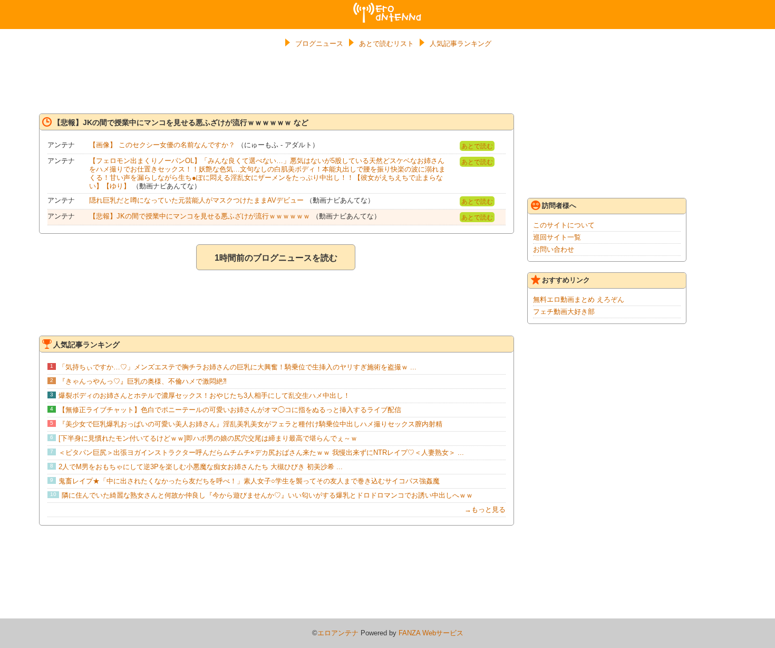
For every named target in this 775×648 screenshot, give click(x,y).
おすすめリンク (566, 280)
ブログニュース (319, 43)
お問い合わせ (553, 249)
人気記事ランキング (460, 43)
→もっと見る (485, 509)
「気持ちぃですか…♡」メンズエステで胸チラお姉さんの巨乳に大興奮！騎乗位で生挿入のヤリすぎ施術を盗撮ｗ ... (237, 367)
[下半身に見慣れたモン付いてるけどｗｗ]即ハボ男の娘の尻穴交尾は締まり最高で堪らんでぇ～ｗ (208, 438)
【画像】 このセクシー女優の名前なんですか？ (162, 145)
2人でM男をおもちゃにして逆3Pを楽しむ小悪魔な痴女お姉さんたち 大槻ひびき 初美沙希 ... (201, 467)
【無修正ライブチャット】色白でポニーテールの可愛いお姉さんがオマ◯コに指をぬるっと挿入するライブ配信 (230, 410)
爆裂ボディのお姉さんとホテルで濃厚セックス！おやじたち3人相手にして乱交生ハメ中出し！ (204, 395)
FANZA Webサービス (431, 633)
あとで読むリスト (386, 43)
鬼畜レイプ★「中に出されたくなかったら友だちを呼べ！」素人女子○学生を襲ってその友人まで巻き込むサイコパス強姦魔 (249, 481)
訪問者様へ (559, 205)
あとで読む (477, 146)
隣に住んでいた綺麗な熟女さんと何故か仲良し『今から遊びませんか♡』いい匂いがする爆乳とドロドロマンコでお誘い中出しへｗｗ (267, 495)
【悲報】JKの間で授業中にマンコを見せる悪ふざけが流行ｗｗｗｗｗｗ (199, 216)
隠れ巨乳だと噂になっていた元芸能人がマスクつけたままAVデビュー (196, 200)
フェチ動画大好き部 (564, 312)
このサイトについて (564, 225)
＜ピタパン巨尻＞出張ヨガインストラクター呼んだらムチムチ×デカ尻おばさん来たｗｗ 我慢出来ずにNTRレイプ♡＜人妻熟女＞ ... (261, 452)
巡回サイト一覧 (557, 237)
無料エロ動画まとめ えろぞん (578, 299)
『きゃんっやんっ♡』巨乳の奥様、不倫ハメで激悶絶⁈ (143, 381)
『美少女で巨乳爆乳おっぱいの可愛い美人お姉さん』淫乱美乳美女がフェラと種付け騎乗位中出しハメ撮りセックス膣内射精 (250, 424)
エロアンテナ (387, 7)
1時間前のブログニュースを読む (276, 257)
